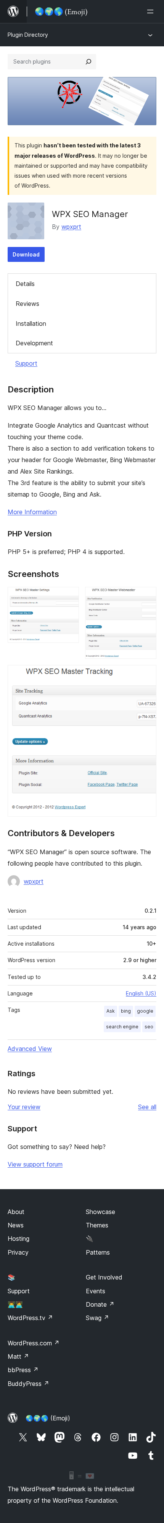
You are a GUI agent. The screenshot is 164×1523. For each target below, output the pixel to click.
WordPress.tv (30, 1318)
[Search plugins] (88, 61)
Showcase (100, 1212)
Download (26, 254)
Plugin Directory (28, 34)
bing (126, 1011)
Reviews (27, 303)
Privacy (18, 1252)
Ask (110, 1011)
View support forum (35, 1164)
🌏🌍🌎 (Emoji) (48, 1418)
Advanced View (30, 1048)
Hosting (18, 1238)
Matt (18, 1356)
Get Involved (104, 1277)
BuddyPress (28, 1383)
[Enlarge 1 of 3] (68, 597)
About (16, 1212)
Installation (31, 323)
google (145, 1011)
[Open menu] (152, 11)
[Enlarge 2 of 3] (146, 597)
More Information (32, 512)
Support (26, 363)
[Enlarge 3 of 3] (146, 675)
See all (147, 1107)
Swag (97, 1318)
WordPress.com (33, 1343)
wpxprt (71, 226)
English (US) (141, 993)
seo (149, 1026)
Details (25, 284)
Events (95, 1291)
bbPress (23, 1370)
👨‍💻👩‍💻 (15, 1304)
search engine (122, 1026)
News (16, 1225)
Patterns (98, 1252)
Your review (24, 1107)
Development (34, 343)
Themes (97, 1225)
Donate (100, 1304)
